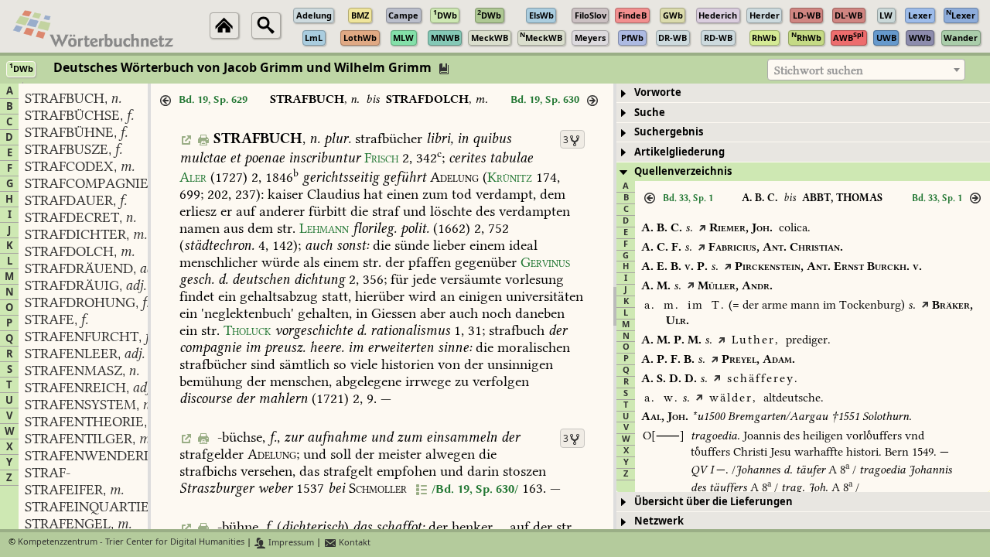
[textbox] (866, 70)
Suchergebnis (668, 132)
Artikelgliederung (679, 152)
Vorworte (657, 92)
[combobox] (866, 69)
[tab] (803, 93)
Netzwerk (659, 521)
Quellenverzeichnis (683, 171)
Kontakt (353, 542)
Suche (649, 112)
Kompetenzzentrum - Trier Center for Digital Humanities (131, 542)
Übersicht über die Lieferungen (713, 501)
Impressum (290, 542)
